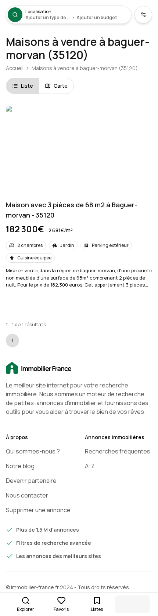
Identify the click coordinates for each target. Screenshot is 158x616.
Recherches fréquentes (117, 451)
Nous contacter (27, 495)
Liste (27, 85)
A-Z (90, 466)
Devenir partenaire (31, 481)
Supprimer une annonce (38, 510)
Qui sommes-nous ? (33, 451)
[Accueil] (79, 368)
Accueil (15, 68)
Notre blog (20, 466)
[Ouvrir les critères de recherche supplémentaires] (143, 14)
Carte (61, 85)
